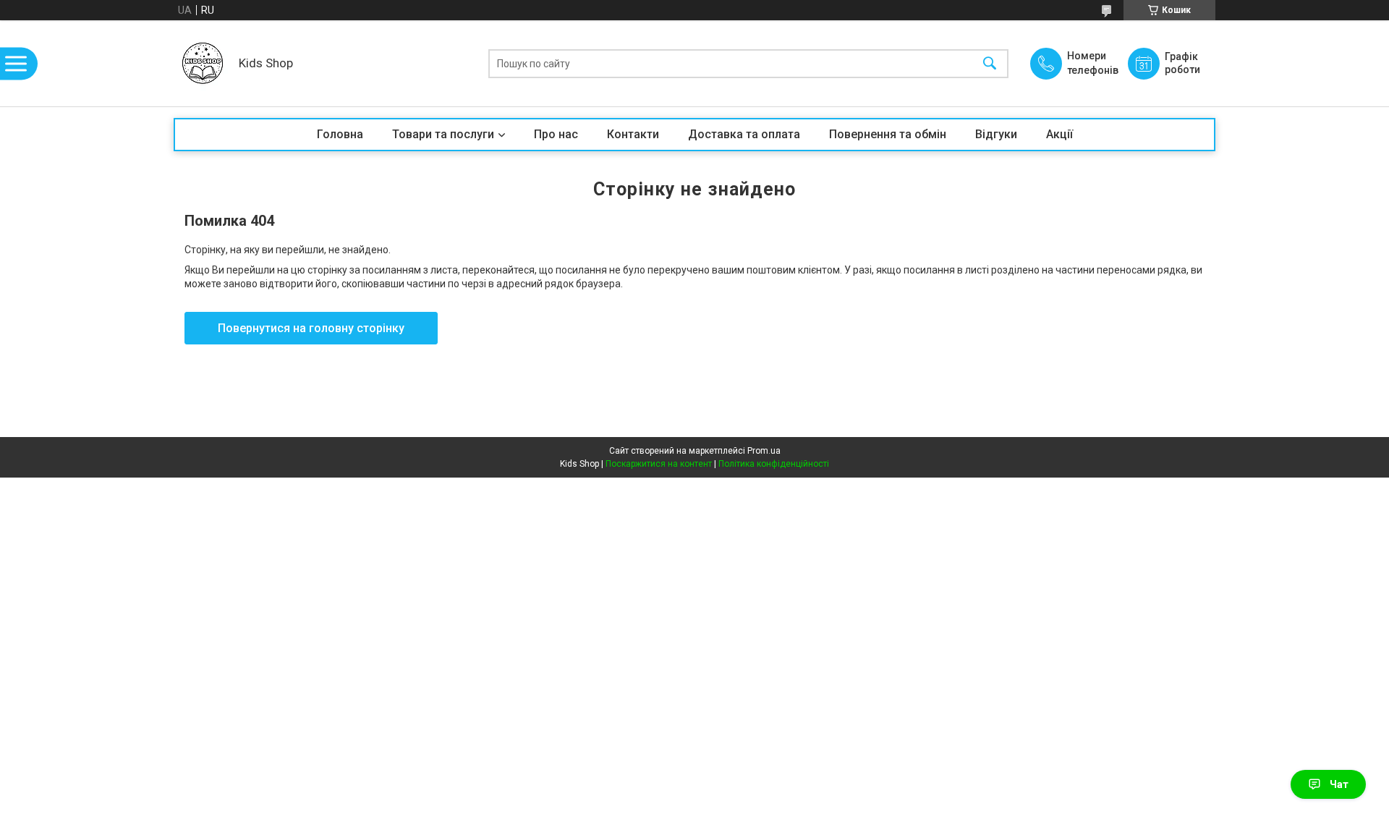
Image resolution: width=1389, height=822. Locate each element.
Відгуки (996, 134)
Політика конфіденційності (773, 464)
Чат (1339, 784)
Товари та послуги (443, 134)
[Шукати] (989, 63)
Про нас (556, 134)
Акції (1059, 134)
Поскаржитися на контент (659, 464)
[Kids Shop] (202, 63)
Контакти (633, 134)
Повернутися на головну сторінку (311, 328)
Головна (340, 134)
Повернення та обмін (887, 134)
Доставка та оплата (744, 134)
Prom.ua (764, 451)
